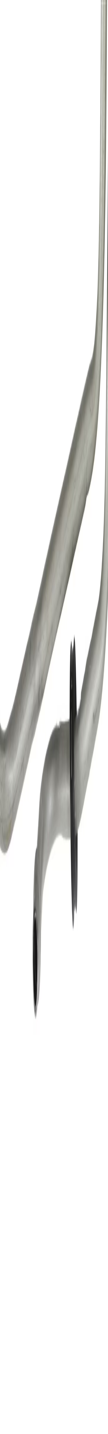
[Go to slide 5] (12, 472)
